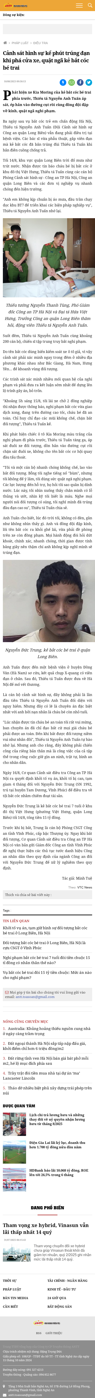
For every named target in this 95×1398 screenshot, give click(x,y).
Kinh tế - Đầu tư (62, 1289)
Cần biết (10, 1306)
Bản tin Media (15, 1298)
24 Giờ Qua (57, 1298)
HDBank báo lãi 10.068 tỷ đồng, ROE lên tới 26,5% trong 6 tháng (58, 1172)
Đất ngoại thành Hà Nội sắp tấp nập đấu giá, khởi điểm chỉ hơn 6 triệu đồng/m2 (44, 1046)
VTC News (84, 887)
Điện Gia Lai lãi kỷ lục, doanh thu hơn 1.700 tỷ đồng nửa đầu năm (57, 1144)
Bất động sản (60, 1306)
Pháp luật (12, 1289)
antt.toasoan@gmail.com (35, 996)
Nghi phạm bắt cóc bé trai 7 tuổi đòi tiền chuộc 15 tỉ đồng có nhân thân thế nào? (46, 960)
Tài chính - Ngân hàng (67, 1280)
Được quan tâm (19, 1105)
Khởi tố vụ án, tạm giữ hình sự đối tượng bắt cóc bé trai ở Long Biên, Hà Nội (45, 930)
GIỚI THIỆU (54, 1333)
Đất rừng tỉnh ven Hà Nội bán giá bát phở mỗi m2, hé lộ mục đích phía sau (45, 1061)
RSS (39, 1333)
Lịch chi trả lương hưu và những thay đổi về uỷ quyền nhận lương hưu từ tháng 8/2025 (57, 1119)
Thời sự (10, 1280)
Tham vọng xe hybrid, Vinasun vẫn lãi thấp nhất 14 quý (46, 1228)
